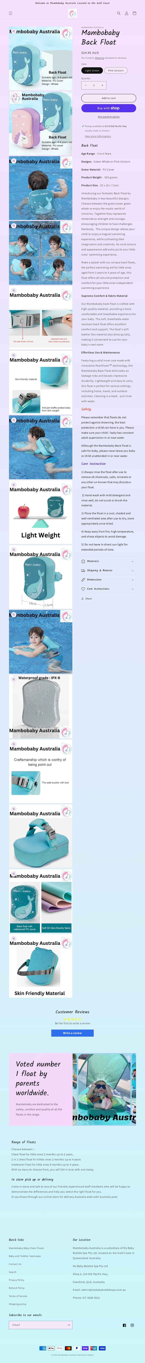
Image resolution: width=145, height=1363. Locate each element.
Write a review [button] (72, 1033)
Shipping (99, 57)
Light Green (92, 70)
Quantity (85, 78)
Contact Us (15, 1264)
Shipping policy (17, 1304)
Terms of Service (18, 1296)
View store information (98, 136)
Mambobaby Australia (67, 1355)
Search (13, 1272)
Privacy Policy (16, 1280)
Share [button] (88, 598)
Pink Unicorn (116, 70)
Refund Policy (17, 1288)
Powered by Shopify (85, 1355)
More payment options (109, 116)
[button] (10, 13)
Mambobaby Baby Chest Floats (26, 1248)
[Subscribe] (68, 1325)
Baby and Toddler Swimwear (25, 1256)
